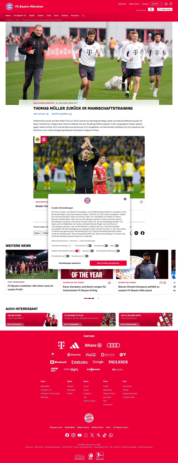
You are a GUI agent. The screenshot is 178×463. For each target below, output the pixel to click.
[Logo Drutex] (107, 354)
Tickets (65, 15)
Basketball (70, 427)
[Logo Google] (98, 362)
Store (105, 381)
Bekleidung (107, 390)
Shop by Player (109, 393)
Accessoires (108, 404)
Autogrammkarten (130, 393)
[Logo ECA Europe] (90, 456)
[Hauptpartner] (151, 9)
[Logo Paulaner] (118, 362)
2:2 (85, 127)
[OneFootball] (98, 435)
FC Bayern (9, 20)
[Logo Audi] (113, 345)
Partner (89, 336)
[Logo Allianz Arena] (79, 457)
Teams (41, 15)
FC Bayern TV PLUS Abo (50, 393)
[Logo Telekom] (61, 345)
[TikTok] (105, 435)
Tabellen (70, 386)
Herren (86, 386)
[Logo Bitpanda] (74, 354)
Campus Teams (89, 401)
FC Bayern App (128, 397)
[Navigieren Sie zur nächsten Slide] (98, 298)
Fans (56, 15)
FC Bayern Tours (120, 427)
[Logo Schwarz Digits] (71, 369)
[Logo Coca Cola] (91, 354)
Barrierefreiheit (67, 447)
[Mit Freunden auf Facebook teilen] (142, 233)
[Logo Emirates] (80, 362)
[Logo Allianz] (93, 345)
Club (49, 15)
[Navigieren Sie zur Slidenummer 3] (92, 298)
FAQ (111, 447)
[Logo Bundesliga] (100, 456)
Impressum (29, 447)
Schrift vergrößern (60, 114)
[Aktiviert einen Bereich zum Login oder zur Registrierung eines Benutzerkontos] (170, 3)
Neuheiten (107, 397)
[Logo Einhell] (58, 362)
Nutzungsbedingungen (53, 447)
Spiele (32, 15)
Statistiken (71, 390)
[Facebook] (67, 435)
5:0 (55, 127)
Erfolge (125, 390)
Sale (104, 401)
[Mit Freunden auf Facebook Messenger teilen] (136, 233)
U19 (85, 397)
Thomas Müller (72, 121)
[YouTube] (80, 435)
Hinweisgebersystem (101, 447)
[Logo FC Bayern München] (89, 418)
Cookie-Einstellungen (145, 447)
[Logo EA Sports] (122, 354)
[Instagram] (73, 435)
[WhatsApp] (111, 435)
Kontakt (145, 4)
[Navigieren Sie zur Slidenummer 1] (86, 298)
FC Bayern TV (20, 15)
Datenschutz (39, 447)
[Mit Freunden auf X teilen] (130, 233)
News (8, 15)
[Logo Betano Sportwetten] (57, 354)
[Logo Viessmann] (93, 369)
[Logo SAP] (54, 369)
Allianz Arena (134, 4)
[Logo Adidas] (74, 345)
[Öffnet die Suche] (83, 15)
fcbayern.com (56, 427)
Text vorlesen (39, 114)
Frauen (86, 390)
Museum (75, 15)
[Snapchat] (86, 435)
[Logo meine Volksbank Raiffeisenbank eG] (117, 369)
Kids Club (122, 4)
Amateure (87, 393)
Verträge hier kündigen (129, 447)
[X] (92, 435)
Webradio (44, 397)
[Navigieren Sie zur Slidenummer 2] (89, 298)
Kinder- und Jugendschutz (83, 447)
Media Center (97, 427)
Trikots (105, 386)
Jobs (108, 427)
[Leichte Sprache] (166, 3)
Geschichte (127, 386)
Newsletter (45, 386)
